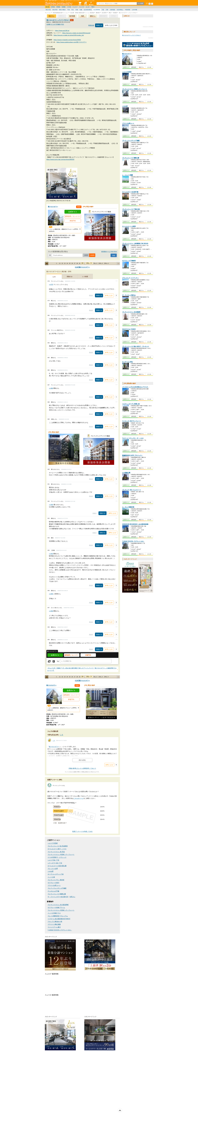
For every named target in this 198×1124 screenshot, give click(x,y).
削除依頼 (91, 25)
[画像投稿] (49, 661)
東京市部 (54, 9)
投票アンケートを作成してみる (82, 831)
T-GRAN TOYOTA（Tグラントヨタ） (60, 930)
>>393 (51, 553)
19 (79, 263)
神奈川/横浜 (62, 9)
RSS (62, 24)
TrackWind (150, 37)
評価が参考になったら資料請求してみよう (82, 768)
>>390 (51, 504)
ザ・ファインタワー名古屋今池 (58, 897)
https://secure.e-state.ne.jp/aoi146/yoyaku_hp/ (69, 35)
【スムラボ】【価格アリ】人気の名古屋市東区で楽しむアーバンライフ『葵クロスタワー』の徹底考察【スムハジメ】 (82, 669)
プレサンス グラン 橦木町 (56, 880)
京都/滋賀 (112, 9)
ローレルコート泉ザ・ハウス (57, 849)
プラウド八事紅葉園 (54, 924)
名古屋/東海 (96, 9)
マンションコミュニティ (59, 3)
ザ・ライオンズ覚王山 (129, 295)
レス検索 (85, 276)
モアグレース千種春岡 (129, 261)
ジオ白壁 (50, 871)
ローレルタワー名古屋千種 (130, 192)
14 (67, 263)
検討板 (47, 7)
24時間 (92, 255)
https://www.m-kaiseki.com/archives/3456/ (67, 40)
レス (54, 277)
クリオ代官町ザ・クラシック (57, 857)
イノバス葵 (51, 877)
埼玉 (72, 9)
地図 (82, 16)
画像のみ (69, 276)
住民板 (53, 7)
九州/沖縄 (134, 9)
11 (60, 263)
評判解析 (58, 24)
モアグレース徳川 (53, 882)
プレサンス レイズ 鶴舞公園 (57, 894)
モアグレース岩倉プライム (56, 907)
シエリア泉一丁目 (53, 860)
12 (62, 263)
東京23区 (48, 9)
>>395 (51, 594)
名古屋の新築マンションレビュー (137, 44)
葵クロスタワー (54, 746)
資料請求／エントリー (72, 216)
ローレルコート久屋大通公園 (57, 866)
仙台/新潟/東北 (88, 9)
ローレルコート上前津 (129, 226)
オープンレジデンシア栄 (56, 874)
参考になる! (109, 295)
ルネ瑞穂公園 (126, 472)
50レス (95, 263)
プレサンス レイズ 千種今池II (131, 209)
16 (72, 263)
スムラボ (81, 7)
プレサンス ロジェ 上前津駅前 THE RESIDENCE (137, 243)
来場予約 (73, 221)
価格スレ (93, 16)
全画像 (49, 24)
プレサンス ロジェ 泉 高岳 (56, 852)
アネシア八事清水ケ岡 (55, 921)
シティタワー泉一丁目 (55, 863)
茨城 (76, 9)
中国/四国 (127, 9)
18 (77, 263)
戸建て (93, 7)
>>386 (51, 388)
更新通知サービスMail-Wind (109, 251)
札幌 (81, 9)
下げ (58, 661)
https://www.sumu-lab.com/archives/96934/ (60, 159)
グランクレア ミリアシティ (130, 278)
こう (61, 735)
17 (74, 263)
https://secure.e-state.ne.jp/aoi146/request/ (76, 33)
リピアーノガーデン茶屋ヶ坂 (131, 404)
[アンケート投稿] (53, 661)
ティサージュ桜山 (127, 361)
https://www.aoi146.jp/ (62, 30)
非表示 (91, 295)
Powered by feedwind (148, 26)
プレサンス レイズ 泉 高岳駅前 (58, 846)
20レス (89, 263)
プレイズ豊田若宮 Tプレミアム (58, 916)
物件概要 (72, 16)
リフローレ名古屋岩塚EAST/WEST (59, 919)
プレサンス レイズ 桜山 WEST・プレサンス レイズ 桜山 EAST (141, 346)
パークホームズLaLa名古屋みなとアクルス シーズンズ (138, 387)
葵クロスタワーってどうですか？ (58, 20)
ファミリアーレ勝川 (54, 927)
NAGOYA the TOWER (129, 329)
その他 (69, 7)
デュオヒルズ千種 (53, 891)
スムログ (74, 7)
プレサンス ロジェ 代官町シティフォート (61, 854)
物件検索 (85, 3)
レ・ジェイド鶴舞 (127, 175)
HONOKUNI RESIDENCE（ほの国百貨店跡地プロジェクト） (140, 524)
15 (69, 263)
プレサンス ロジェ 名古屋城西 (131, 312)
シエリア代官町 (53, 843)
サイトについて (91, 3)
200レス (106, 263)
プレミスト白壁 (53, 868)
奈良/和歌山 (120, 9)
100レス (100, 263)
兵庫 (107, 9)
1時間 (86, 255)
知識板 (63, 7)
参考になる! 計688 (111, 25)
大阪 (103, 9)
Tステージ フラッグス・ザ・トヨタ (133, 438)
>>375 (51, 284)
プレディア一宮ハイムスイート (131, 490)
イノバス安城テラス (54, 913)
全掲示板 (80, 3)
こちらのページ (78, 798)
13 (64, 263)
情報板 (58, 7)
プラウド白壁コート (54, 885)
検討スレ (51, 16)
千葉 (68, 9)
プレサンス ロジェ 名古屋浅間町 (58, 905)
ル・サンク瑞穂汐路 (128, 507)
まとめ (87, 7)
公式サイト (72, 212)
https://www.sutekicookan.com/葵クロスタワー (72, 42)
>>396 (51, 611)
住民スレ (72, 897)
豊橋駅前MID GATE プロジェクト (132, 455)
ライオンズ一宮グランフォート (131, 421)
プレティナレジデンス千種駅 (57, 888)
